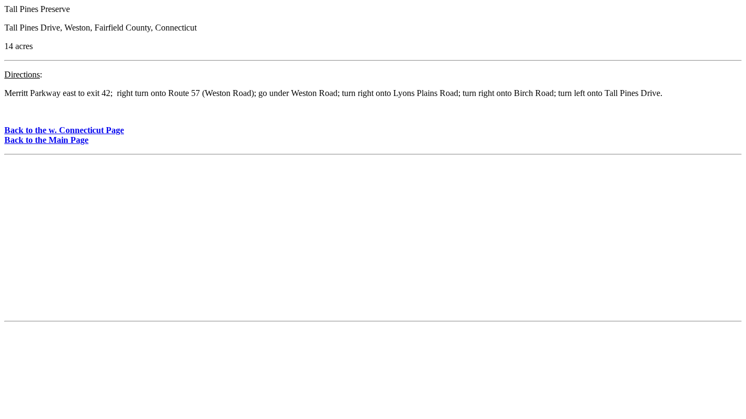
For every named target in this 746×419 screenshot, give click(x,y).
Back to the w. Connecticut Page (64, 130)
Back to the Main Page (46, 140)
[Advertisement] (373, 240)
